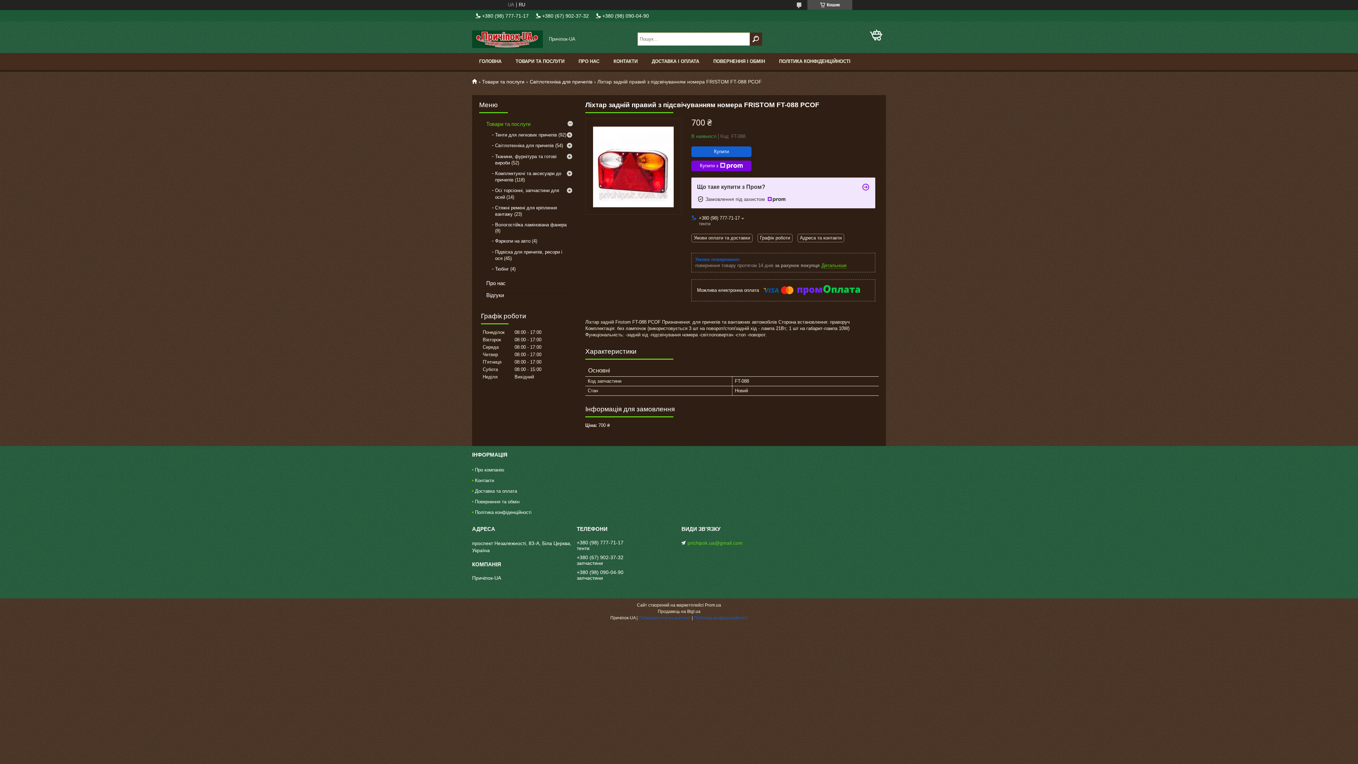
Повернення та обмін (497, 501)
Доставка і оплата (675, 61)
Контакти (626, 61)
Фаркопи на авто (512, 241)
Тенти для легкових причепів (526, 135)
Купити (721, 151)
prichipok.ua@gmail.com (715, 543)
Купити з (709, 165)
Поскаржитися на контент (665, 617)
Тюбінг (502, 269)
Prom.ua (713, 605)
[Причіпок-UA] (507, 39)
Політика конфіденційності (815, 61)
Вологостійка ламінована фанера (531, 224)
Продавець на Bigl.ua (679, 611)
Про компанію (489, 470)
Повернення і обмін (739, 61)
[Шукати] (756, 39)
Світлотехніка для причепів (561, 82)
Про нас (589, 61)
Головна (490, 61)
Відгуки (495, 295)
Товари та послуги (540, 61)
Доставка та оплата (496, 491)
